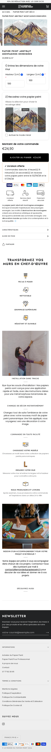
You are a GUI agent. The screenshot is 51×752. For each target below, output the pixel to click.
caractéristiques (10, 230)
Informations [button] (8, 647)
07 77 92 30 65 (8, 671)
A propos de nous (10, 663)
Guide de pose (8, 236)
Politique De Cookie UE (12, 705)
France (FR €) (10, 737)
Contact (5, 667)
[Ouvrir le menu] (6, 6)
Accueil (6, 12)
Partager (10, 244)
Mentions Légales (10, 689)
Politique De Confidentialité (14, 697)
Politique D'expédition (11, 693)
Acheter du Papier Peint (12, 655)
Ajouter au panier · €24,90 (25, 157)
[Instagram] (3, 724)
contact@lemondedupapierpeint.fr (23, 569)
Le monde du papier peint (15, 748)
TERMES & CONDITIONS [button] (11, 681)
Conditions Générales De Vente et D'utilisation (22, 701)
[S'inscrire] (45, 632)
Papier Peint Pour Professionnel (16, 659)
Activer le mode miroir (20, 135)
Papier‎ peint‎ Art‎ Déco (24, 12)
